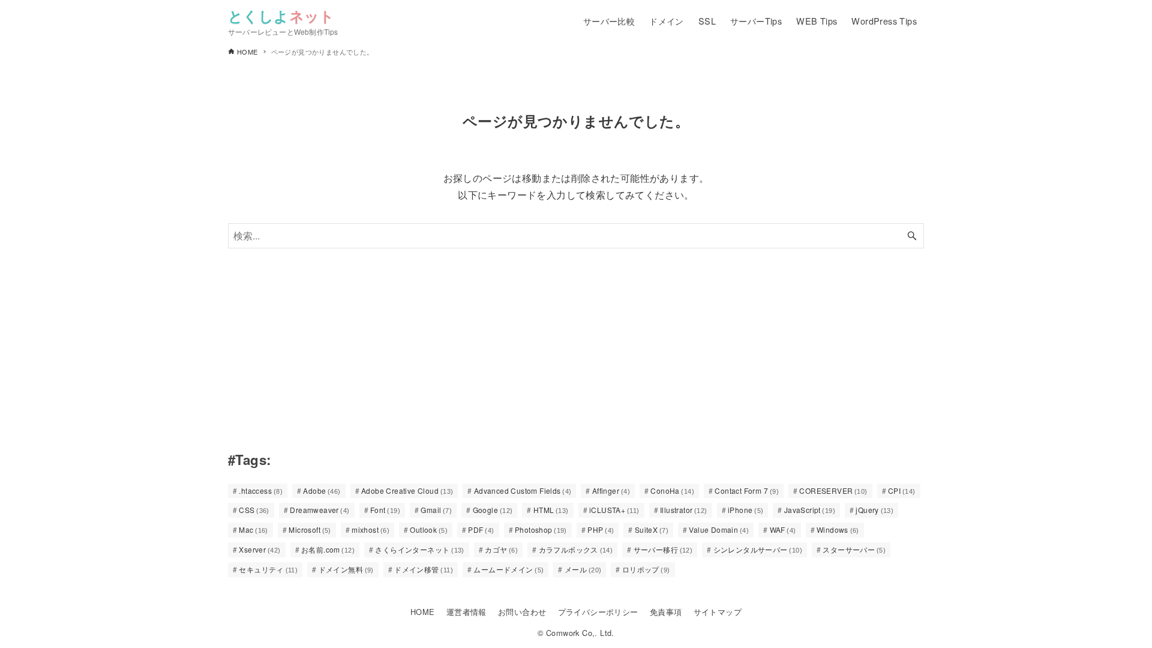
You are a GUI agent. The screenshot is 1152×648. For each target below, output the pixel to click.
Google (493, 510)
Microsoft (310, 529)
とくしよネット (281, 15)
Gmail (436, 510)
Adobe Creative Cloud (407, 490)
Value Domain (719, 529)
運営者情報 (466, 611)
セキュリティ (268, 569)
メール (583, 569)
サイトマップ (718, 611)
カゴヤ (501, 549)
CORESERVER (833, 490)
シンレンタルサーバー (757, 549)
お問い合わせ (522, 611)
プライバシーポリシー (598, 611)
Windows (838, 529)
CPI (902, 490)
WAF (783, 529)
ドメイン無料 (346, 569)
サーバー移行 (663, 549)
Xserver (259, 549)
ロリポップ (646, 569)
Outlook (429, 529)
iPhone (745, 510)
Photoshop (541, 529)
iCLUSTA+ (614, 510)
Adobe (321, 490)
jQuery (874, 510)
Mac (253, 529)
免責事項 (666, 611)
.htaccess (261, 490)
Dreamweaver (319, 510)
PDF (481, 529)
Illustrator (683, 510)
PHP (600, 529)
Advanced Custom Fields (523, 490)
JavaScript (809, 510)
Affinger (611, 490)
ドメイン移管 (423, 569)
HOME (422, 611)
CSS (254, 510)
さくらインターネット (419, 549)
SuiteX (651, 529)
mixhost (370, 529)
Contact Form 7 (747, 490)
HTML (551, 510)
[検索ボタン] (912, 235)
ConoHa (672, 490)
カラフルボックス (576, 549)
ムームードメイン (508, 569)
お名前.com (328, 549)
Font (385, 510)
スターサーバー (854, 549)
